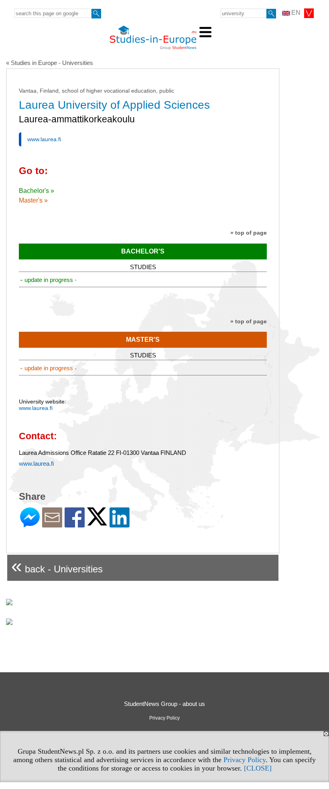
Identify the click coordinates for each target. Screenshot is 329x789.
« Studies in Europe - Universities (49, 62)
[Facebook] (75, 524)
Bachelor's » (36, 190)
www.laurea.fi (44, 139)
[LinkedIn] (120, 524)
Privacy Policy (244, 760)
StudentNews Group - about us (164, 703)
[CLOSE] (258, 768)
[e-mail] (52, 524)
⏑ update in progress (46, 279)
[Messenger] (30, 524)
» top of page (248, 232)
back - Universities (57, 565)
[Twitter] (97, 522)
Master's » (33, 200)
